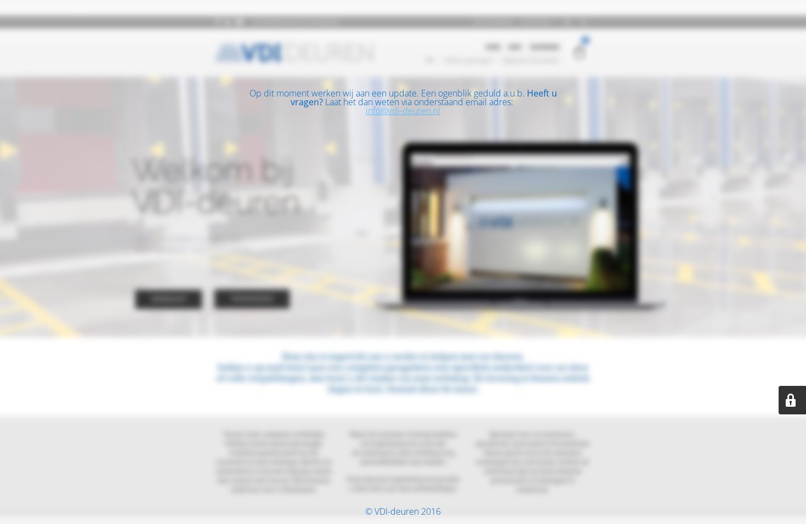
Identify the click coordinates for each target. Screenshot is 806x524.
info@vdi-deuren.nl (403, 111)
